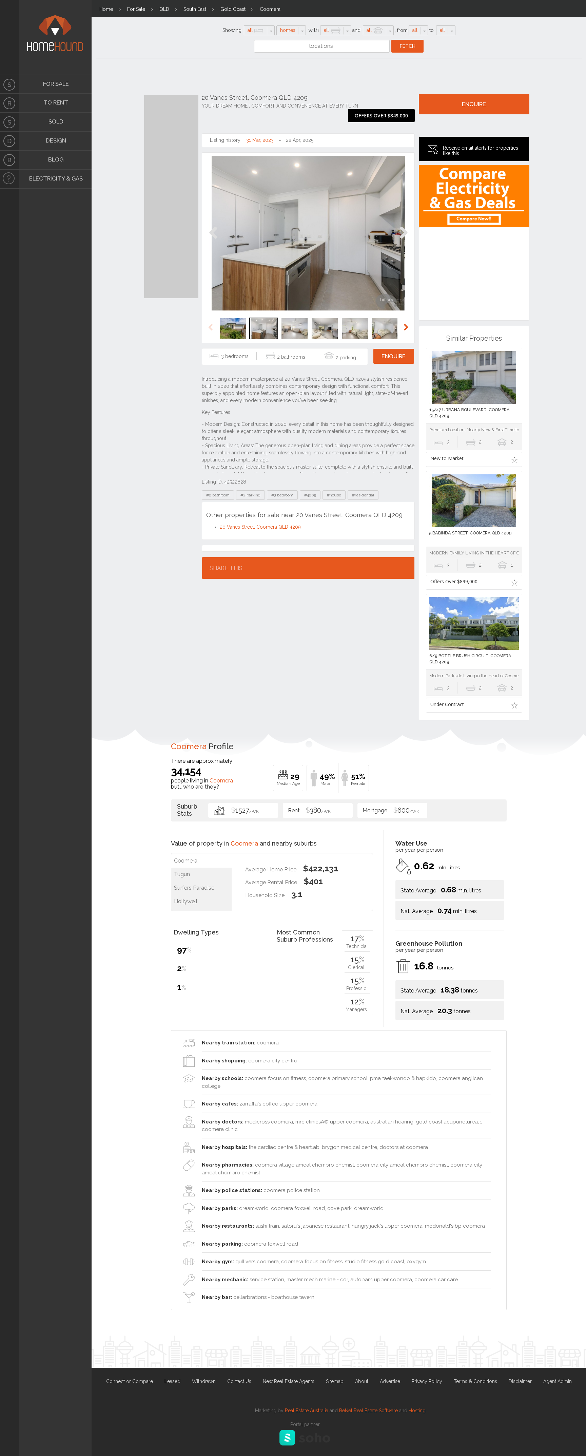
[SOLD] (9, 122)
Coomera (270, 9)
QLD (164, 9)
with (313, 30)
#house (334, 495)
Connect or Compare (129, 1381)
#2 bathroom (218, 495)
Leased (172, 1381)
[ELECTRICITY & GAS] (9, 179)
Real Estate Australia (306, 1410)
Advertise (390, 1381)
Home (106, 9)
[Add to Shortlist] (515, 459)
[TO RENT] (9, 103)
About (361, 1381)
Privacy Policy (427, 1381)
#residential (363, 495)
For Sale (136, 9)
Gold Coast (233, 9)
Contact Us (239, 1381)
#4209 (310, 495)
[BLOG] (9, 160)
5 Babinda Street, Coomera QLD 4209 (470, 532)
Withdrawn (204, 1381)
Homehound (9, 37)
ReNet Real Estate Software (368, 1410)
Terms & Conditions (475, 1381)
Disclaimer (520, 1381)
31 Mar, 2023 (260, 140)
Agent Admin (557, 1381)
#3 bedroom (282, 495)
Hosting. (418, 1410)
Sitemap (335, 1381)
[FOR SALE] (9, 84)
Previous (210, 333)
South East (194, 9)
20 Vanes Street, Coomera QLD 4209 (260, 527)
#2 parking (250, 495)
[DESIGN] (9, 141)
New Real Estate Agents (288, 1381)
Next (408, 333)
